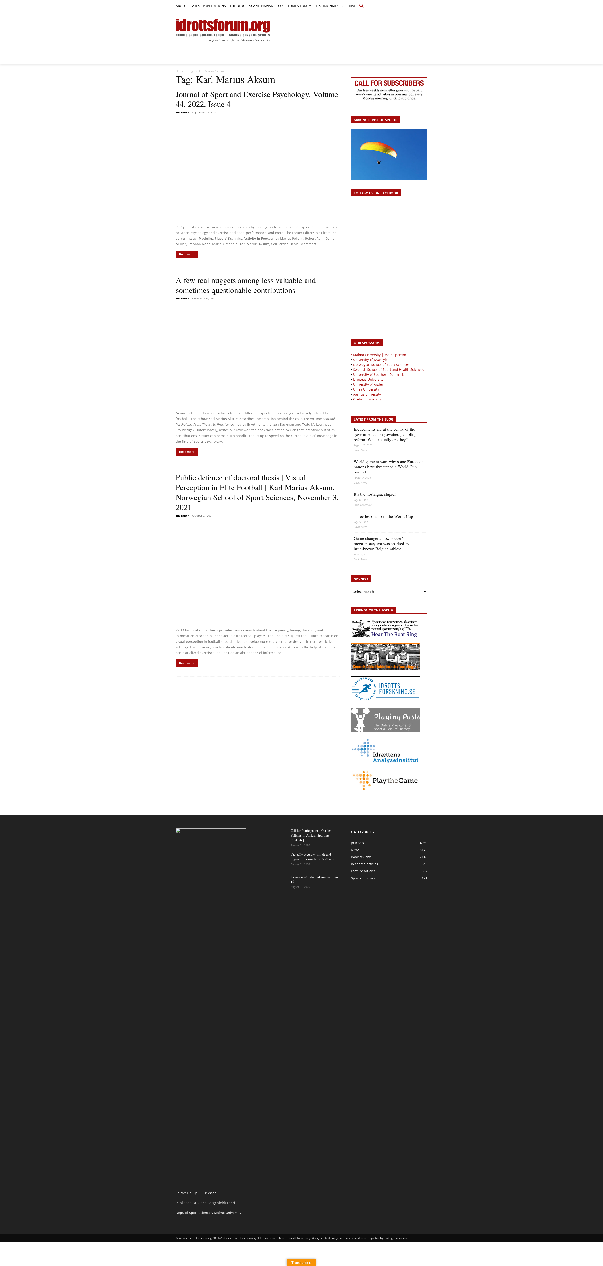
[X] (414, 6)
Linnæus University (368, 379)
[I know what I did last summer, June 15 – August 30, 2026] (275, 883)
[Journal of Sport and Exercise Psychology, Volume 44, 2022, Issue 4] (258, 170)
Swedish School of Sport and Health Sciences (388, 369)
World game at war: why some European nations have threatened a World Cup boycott (389, 467)
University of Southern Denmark (378, 374)
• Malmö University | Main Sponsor (378, 354)
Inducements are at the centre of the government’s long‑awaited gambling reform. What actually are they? (385, 434)
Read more (186, 254)
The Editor (182, 112)
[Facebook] (403, 6)
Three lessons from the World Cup (383, 516)
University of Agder (368, 384)
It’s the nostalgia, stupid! (375, 494)
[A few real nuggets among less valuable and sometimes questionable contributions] (258, 356)
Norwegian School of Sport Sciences (381, 364)
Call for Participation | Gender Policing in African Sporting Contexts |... (311, 835)
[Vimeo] (419, 6)
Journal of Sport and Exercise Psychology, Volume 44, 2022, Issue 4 (257, 99)
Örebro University (367, 399)
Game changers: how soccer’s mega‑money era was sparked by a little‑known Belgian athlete (383, 543)
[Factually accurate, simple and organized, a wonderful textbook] (275, 860)
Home (180, 71)
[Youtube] (424, 6)
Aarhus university (367, 394)
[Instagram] (408, 6)
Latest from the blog (373, 419)
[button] (361, 6)
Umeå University (366, 389)
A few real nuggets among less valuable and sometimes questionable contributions (246, 285)
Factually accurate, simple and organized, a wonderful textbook (312, 856)
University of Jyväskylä (370, 359)
